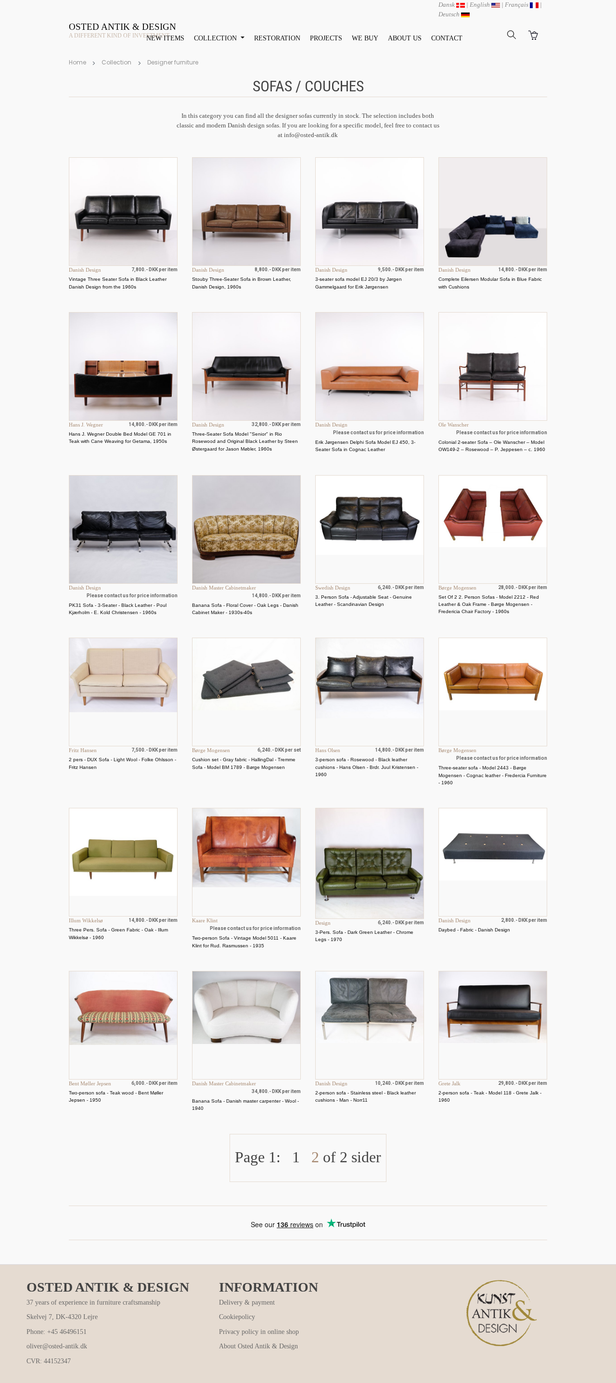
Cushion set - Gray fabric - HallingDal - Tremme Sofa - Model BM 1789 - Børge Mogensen (243, 763)
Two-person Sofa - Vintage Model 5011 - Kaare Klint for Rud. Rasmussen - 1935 (244, 941)
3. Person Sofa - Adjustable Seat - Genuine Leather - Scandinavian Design (363, 600)
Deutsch (449, 14)
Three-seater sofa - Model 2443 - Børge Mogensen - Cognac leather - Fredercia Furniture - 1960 (492, 775)
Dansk (447, 4)
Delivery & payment (247, 1302)
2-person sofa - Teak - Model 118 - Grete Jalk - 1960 (489, 1096)
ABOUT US (405, 38)
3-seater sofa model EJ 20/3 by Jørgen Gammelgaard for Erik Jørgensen (358, 283)
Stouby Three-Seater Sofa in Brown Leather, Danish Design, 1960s (241, 283)
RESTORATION (277, 38)
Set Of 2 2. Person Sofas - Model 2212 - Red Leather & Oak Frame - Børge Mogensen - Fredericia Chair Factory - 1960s (488, 604)
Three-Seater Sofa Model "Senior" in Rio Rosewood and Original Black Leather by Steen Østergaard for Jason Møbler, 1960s (245, 441)
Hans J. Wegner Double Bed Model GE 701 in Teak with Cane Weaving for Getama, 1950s (120, 437)
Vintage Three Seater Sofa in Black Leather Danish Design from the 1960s (118, 283)
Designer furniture (172, 62)
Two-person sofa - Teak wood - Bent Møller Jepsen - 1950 (116, 1096)
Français (517, 4)
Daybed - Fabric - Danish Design (474, 929)
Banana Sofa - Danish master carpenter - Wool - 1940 (245, 1104)
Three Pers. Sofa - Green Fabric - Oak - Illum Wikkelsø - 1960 (118, 933)
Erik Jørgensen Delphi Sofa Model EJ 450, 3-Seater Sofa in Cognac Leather (365, 446)
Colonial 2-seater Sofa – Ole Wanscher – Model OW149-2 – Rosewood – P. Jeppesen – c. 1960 (491, 446)
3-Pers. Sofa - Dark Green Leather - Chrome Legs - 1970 (364, 936)
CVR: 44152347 (48, 1361)
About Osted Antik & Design (258, 1346)
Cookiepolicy (237, 1316)
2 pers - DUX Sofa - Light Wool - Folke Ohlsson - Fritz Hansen (122, 763)
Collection (116, 62)
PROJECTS (326, 38)
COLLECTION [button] (216, 38)
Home (77, 62)
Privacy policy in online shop (259, 1331)
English (480, 4)
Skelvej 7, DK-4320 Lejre (62, 1316)
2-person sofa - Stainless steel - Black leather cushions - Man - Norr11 (365, 1096)
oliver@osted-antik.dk (56, 1346)
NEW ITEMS (165, 38)
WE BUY (365, 38)
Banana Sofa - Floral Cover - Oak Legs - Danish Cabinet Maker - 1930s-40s (245, 609)
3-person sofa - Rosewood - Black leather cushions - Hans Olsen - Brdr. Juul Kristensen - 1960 (366, 767)
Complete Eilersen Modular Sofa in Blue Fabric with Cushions (490, 283)
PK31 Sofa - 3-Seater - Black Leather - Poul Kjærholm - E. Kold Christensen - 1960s (118, 609)
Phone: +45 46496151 (56, 1331)
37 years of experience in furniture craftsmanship (93, 1302)
